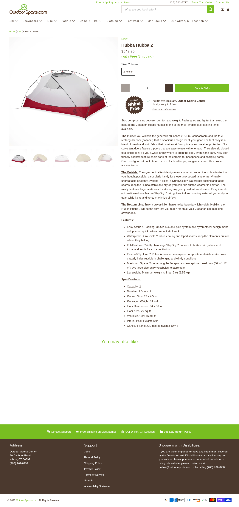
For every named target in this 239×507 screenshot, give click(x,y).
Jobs (87, 451)
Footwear (133, 20)
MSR (124, 39)
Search (88, 480)
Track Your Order (202, 2)
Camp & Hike (89, 20)
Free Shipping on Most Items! (113, 2)
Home (12, 31)
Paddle (66, 20)
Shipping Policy (93, 463)
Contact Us (222, 2)
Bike (50, 20)
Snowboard (30, 20)
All (20, 31)
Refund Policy (92, 457)
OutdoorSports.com (26, 500)
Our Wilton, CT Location (187, 20)
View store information (164, 109)
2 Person (128, 71)
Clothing (112, 20)
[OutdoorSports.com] (28, 9)
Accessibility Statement (97, 486)
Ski (12, 20)
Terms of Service (94, 474)
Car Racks (155, 20)
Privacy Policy (92, 468)
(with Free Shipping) (137, 56)
